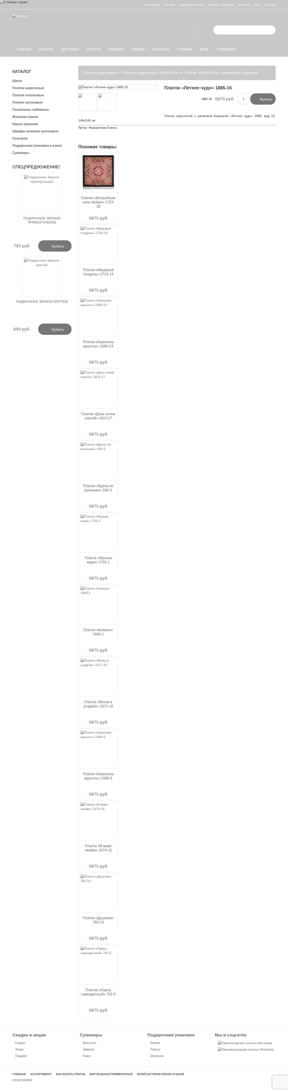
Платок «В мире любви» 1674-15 (98, 848)
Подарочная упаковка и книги (37, 145)
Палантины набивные (30, 109)
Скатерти (19, 138)
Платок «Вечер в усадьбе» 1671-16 (98, 704)
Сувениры (20, 153)
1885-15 (206, 99)
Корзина (116, 49)
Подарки (21, 1056)
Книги (86, 1056)
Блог (258, 5)
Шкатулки (89, 1043)
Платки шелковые (27, 102)
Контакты (244, 5)
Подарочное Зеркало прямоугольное (42, 220)
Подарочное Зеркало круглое (42, 301)
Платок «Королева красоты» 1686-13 (98, 344)
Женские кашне (25, 117)
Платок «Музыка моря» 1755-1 (98, 560)
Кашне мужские (25, 124)
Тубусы (155, 1049)
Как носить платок (70, 1074)
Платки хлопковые (28, 95)
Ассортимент (41, 1074)
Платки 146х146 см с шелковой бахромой (221, 73)
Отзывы (271, 5)
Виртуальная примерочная (111, 1074)
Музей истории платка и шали (160, 1074)
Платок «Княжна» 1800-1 (98, 632)
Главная (23, 49)
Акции (19, 1049)
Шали (17, 81)
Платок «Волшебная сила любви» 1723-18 (98, 202)
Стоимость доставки (221, 5)
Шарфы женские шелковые (35, 131)
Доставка (70, 49)
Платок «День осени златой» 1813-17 (98, 416)
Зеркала (88, 1049)
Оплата (93, 49)
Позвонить (226, 49)
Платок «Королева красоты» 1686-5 (98, 776)
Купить (263, 99)
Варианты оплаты (191, 5)
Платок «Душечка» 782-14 (98, 920)
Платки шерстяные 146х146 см (150, 73)
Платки (26, 1080)
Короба (155, 1043)
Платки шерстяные (99, 73)
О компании (152, 5)
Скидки (138, 49)
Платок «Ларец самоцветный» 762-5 (98, 992)
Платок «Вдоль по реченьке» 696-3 (98, 488)
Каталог (170, 5)
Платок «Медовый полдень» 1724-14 (98, 272)
